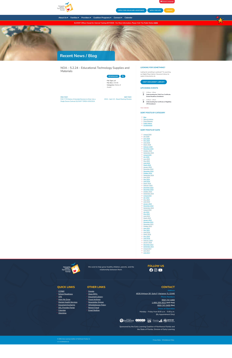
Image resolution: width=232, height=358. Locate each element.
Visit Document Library (154, 82)
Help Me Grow (64, 299)
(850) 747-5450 (163, 305)
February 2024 (147, 185)
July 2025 (146, 157)
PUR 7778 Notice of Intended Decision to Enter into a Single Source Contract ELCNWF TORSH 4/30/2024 (78, 99)
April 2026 (146, 143)
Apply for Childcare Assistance (131, 10)
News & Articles (148, 119)
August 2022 (147, 210)
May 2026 (146, 141)
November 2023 (148, 189)
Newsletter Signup (96, 302)
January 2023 (147, 204)
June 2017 (146, 251)
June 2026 (146, 139)
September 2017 (148, 247)
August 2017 (147, 249)
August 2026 (147, 134)
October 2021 (147, 226)
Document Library (95, 296)
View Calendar (144, 108)
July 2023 (146, 198)
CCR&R (61, 291)
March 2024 (147, 183)
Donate (169, 10)
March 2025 (147, 165)
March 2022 (147, 218)
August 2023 (147, 196)
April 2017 (146, 253)
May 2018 (146, 236)
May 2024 (146, 179)
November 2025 (148, 149)
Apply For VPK (155, 10)
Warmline (62, 313)
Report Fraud (93, 307)
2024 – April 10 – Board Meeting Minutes (118, 98)
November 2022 (148, 206)
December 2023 (148, 187)
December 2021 (148, 222)
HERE (156, 23)
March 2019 (147, 234)
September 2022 (148, 208)
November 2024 (148, 171)
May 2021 (146, 230)
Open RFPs (92, 294)
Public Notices (147, 123)
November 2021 (148, 224)
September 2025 (148, 153)
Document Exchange (66, 305)
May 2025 (146, 161)
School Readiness (65, 294)
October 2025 (147, 151)
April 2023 (146, 202)
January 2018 (147, 242)
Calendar (128, 17)
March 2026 (147, 145)
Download (113, 76)
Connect (117, 17)
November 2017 (148, 245)
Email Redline (94, 310)
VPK (60, 296)
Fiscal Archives (94, 299)
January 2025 (147, 167)
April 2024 (146, 181)
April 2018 (146, 238)
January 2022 (147, 220)
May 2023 (146, 200)
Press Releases (148, 121)
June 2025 (146, 159)
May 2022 (146, 214)
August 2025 (147, 155)
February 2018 (147, 240)
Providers (85, 17)
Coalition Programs (101, 17)
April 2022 (146, 216)
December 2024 (148, 169)
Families (74, 17)
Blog (144, 117)
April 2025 (146, 163)
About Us (63, 17)
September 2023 (148, 194)
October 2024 (147, 173)
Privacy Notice (157, 340)
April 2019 (146, 232)
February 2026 (147, 147)
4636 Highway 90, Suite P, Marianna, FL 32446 (155, 293)
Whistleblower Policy (97, 305)
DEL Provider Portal (66, 307)
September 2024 (148, 175)
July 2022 (146, 212)
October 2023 (147, 192)
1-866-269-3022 (159, 302)
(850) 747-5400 (168, 300)
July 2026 (146, 136)
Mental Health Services (67, 302)
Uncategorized (147, 125)
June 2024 (146, 177)
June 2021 (146, 228)
